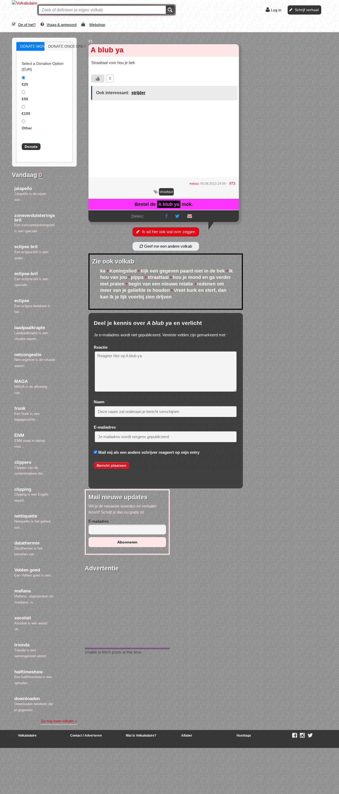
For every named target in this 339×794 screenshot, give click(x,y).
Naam (99, 402)
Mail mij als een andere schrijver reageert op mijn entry (148, 452)
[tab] (30, 46)
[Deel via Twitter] (177, 216)
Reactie (101, 347)
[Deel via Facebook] (166, 216)
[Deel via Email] (189, 216)
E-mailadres (105, 427)
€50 (25, 99)
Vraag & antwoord (62, 24)
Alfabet (186, 735)
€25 (25, 84)
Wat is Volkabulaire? (141, 735)
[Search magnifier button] (170, 10)
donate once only (64, 46)
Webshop (97, 24)
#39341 (194, 183)
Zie (59, 721)
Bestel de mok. (164, 204)
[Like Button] (97, 79)
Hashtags (244, 735)
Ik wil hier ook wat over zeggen (168, 231)
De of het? (27, 24)
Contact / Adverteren (86, 735)
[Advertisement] (163, 141)
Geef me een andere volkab (167, 246)
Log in (276, 10)
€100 (26, 113)
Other (27, 128)
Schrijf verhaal (307, 10)
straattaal (166, 191)
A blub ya (107, 50)
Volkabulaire (27, 735)
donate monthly (36, 46)
